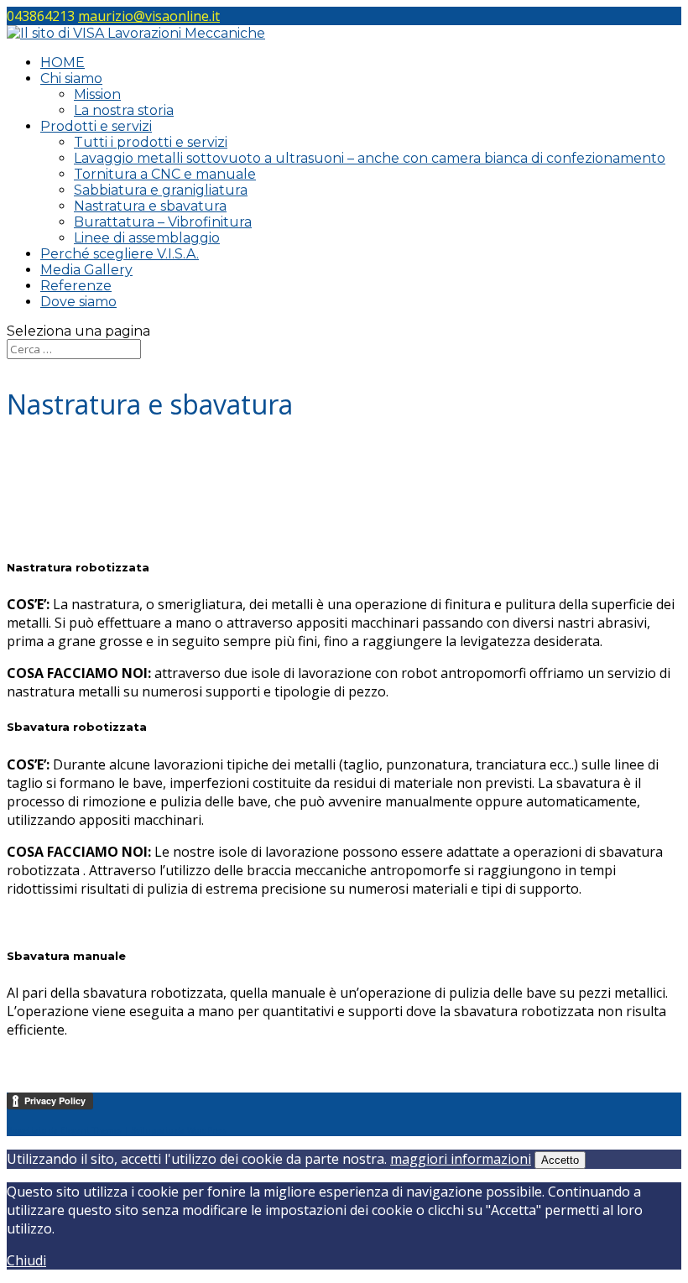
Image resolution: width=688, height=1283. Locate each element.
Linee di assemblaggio (147, 238)
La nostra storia (124, 110)
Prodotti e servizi (96, 126)
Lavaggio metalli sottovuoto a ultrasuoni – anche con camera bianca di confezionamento (369, 158)
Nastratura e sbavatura (150, 206)
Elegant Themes (91, 1130)
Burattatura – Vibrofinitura (163, 222)
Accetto (560, 1160)
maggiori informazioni (460, 1159)
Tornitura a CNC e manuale (165, 174)
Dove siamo (78, 302)
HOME (62, 62)
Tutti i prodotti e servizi (150, 142)
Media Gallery (86, 270)
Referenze (76, 286)
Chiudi (26, 1260)
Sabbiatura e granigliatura (161, 190)
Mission (97, 94)
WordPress (207, 1130)
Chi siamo (71, 78)
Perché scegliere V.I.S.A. (119, 254)
